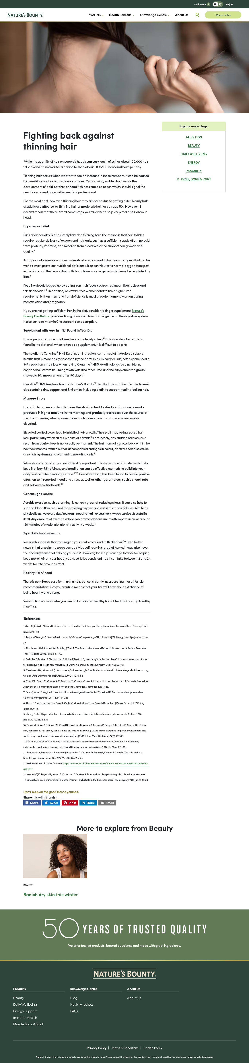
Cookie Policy (152, 1047)
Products (94, 14)
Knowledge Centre (153, 14)
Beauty (194, 145)
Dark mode (200, 4)
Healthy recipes (82, 1004)
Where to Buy (223, 15)
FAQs (74, 1011)
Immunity (194, 170)
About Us (181, 14)
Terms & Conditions (125, 1047)
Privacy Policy (96, 1047)
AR (231, 4)
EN (227, 4)
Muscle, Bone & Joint (193, 179)
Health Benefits (120, 14)
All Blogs (194, 137)
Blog (73, 998)
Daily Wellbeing (193, 154)
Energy (194, 162)
